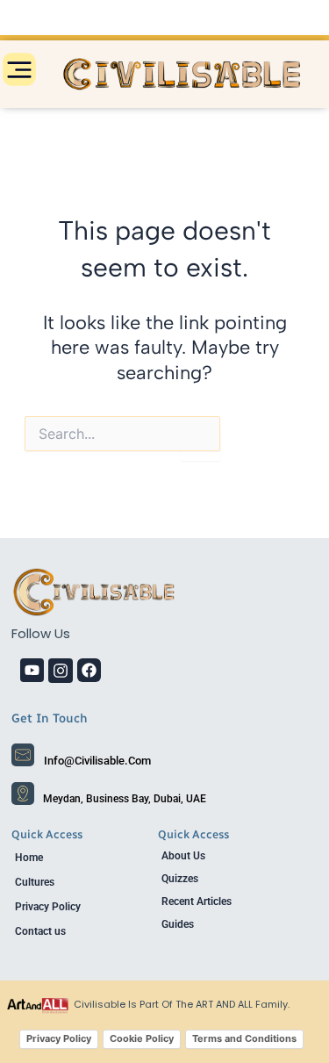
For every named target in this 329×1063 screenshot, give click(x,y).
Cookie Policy (142, 1038)
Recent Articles (196, 901)
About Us (183, 856)
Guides (177, 924)
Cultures (34, 882)
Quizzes (179, 879)
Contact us (40, 931)
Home (29, 857)
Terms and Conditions (244, 1038)
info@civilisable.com (97, 760)
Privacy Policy (48, 907)
